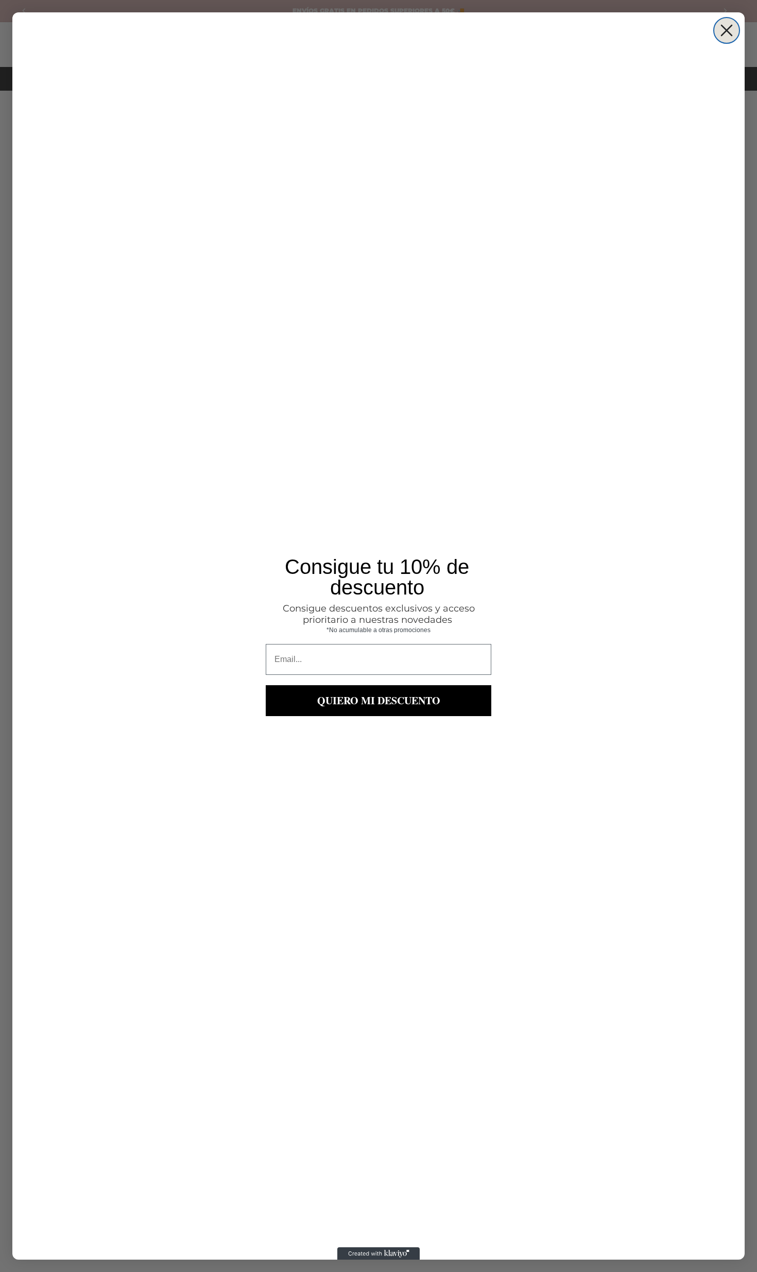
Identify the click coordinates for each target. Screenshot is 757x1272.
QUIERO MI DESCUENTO (378, 700)
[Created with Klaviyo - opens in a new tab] (378, 1253)
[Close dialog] (726, 30)
